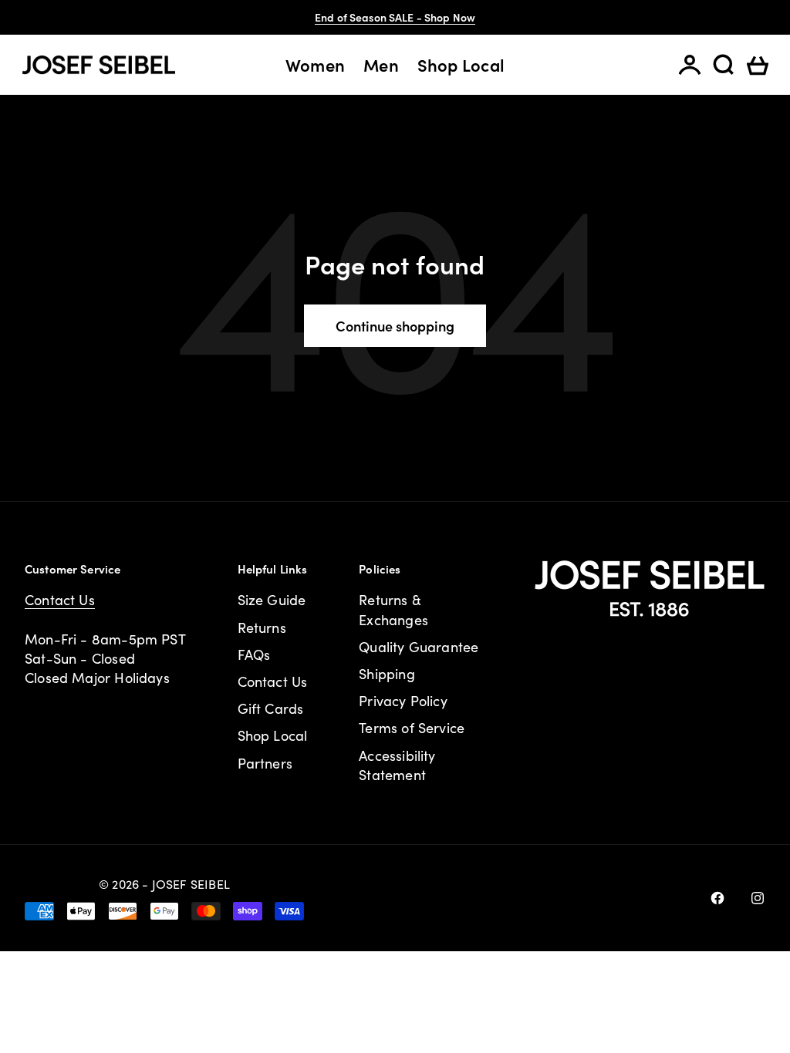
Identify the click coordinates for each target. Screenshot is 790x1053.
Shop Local (461, 64)
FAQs (254, 654)
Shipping (386, 673)
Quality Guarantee (418, 647)
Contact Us (60, 599)
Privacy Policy (403, 700)
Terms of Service (411, 727)
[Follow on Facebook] (717, 898)
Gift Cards (271, 708)
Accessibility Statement (397, 765)
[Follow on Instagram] (757, 898)
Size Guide (272, 599)
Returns (262, 627)
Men (381, 64)
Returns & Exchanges (393, 609)
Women (315, 64)
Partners (265, 763)
